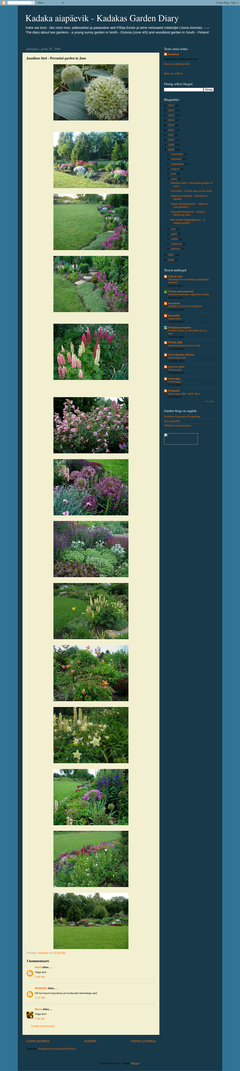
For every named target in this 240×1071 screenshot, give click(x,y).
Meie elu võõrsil (173, 73)
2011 (171, 135)
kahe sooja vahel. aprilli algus (184, 393)
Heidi (38, 967)
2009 (171, 144)
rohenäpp (174, 378)
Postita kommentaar (43, 1026)
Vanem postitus (143, 1041)
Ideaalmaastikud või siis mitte (184, 345)
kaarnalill (174, 315)
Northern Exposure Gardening (182, 416)
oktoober (176, 159)
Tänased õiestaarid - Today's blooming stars (187, 213)
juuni (174, 178)
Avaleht (90, 1041)
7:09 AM (40, 1018)
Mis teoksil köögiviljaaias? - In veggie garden (188, 221)
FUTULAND (175, 342)
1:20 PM (40, 997)
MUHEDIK (41, 988)
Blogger (135, 1063)
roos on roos (176, 366)
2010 (171, 139)
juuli (174, 173)
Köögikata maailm (179, 327)
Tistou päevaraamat (180, 291)
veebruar (177, 243)
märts (175, 239)
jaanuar (176, 248)
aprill (174, 233)
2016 (171, 110)
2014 (171, 120)
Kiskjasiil (174, 390)
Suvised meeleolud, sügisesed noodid (188, 294)
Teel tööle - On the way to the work (191, 191)
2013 (171, 125)
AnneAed (174, 303)
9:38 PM (40, 977)
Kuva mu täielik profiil (176, 64)
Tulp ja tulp (175, 276)
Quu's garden (172, 421)
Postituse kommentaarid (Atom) (57, 1048)
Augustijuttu (174, 318)
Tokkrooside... (175, 369)
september (178, 164)
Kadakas (173, 54)
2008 (171, 149)
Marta (38, 1009)
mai (173, 229)
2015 (171, 115)
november (177, 154)
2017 (171, 105)
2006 (171, 260)
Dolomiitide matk (177, 357)
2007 (171, 254)
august (175, 168)
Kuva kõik (209, 401)
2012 (171, 130)
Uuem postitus (38, 1041)
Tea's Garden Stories (181, 354)
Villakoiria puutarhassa (177, 425)
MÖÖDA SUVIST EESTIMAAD (185, 306)
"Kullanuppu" (175, 381)
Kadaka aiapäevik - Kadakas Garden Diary (102, 18)
